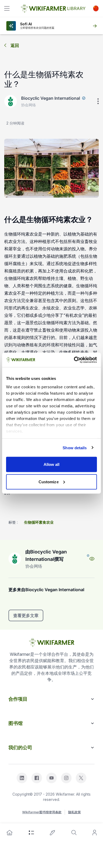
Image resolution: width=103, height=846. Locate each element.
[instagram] (66, 778)
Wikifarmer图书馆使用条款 (42, 812)
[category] (31, 832)
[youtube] (51, 778)
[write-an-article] (52, 832)
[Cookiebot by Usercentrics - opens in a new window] (74, 359)
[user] (94, 832)
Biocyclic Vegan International (50, 98)
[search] (74, 832)
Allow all (52, 464)
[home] (9, 832)
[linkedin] (22, 778)
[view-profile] (92, 559)
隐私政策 (74, 812)
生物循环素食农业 (39, 522)
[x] (81, 778)
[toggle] (7, 8)
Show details (75, 447)
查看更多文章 (26, 615)
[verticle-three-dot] (98, 101)
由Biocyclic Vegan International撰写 (46, 555)
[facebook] (36, 778)
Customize (49, 481)
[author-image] (14, 558)
